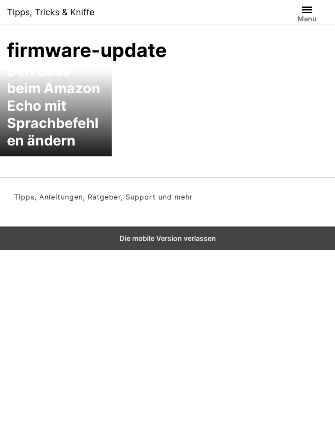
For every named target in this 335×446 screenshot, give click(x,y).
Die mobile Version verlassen (168, 238)
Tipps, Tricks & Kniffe (51, 12)
